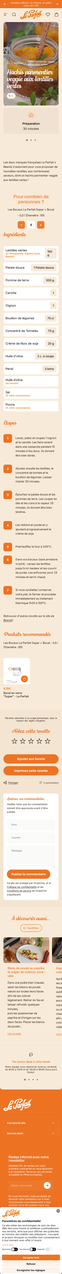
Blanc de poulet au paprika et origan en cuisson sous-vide (26, 972)
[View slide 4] (37, 1080)
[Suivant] (57, 4)
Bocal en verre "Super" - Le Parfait (16, 694)
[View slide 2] (31, 140)
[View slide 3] (35, 140)
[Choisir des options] (24, 678)
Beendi (7, 620)
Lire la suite (14, 1033)
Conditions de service (19, 890)
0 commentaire (51, 783)
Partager (13, 782)
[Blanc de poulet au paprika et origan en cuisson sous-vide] (26, 950)
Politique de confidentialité (22, 886)
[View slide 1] (27, 140)
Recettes (18, 63)
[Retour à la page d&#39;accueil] (8, 63)
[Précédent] (5, 4)
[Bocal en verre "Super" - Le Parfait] (16, 671)
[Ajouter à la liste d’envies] (10, 669)
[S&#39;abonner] (47, 1185)
